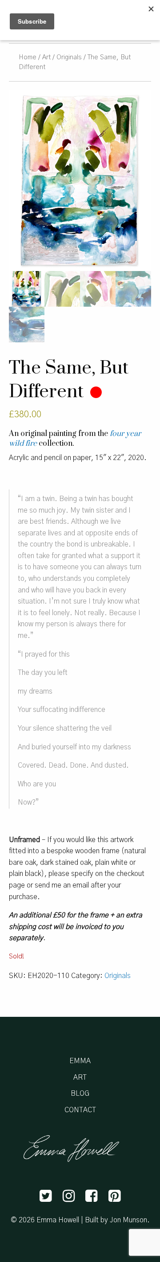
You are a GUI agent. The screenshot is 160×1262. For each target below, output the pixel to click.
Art (46, 57)
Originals (69, 57)
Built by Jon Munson (116, 1220)
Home (27, 57)
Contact (80, 1110)
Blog (80, 1093)
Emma (80, 1061)
